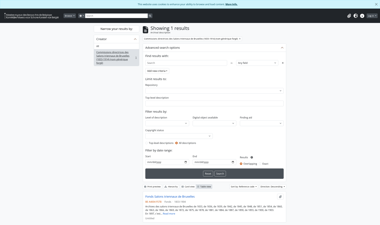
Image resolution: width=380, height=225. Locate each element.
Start (148, 156)
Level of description (156, 117)
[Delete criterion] (283, 63)
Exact (265, 163)
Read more (169, 213)
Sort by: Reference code (243, 186)
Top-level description (157, 97)
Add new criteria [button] (156, 71)
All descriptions (187, 143)
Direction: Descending (272, 186)
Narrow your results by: (116, 29)
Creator (101, 39)
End (195, 156)
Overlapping (250, 163)
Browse (69, 15)
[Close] (376, 4)
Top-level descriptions (161, 143)
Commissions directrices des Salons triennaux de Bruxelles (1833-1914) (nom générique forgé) (116, 58)
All (97, 46)
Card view (189, 186)
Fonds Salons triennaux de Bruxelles (170, 196)
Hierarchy (172, 186)
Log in (371, 15)
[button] (349, 16)
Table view (205, 186)
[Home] (33, 16)
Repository (151, 85)
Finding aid (246, 117)
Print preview (154, 186)
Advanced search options (162, 48)
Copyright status (154, 130)
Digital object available (205, 117)
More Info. (231, 4)
